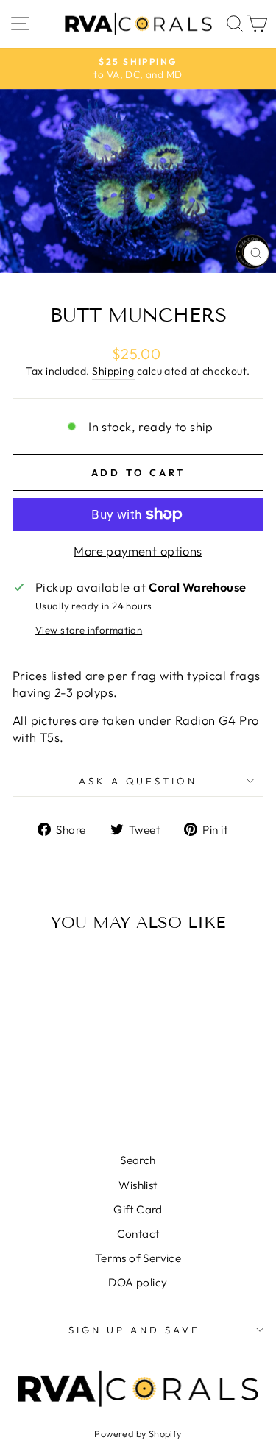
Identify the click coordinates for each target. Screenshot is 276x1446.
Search (137, 1160)
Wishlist (137, 1185)
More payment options (138, 551)
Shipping (113, 371)
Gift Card (138, 1209)
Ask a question (138, 781)
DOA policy (137, 1282)
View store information (88, 630)
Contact (138, 1234)
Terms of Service (138, 1258)
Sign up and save (134, 1330)
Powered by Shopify (137, 1433)
